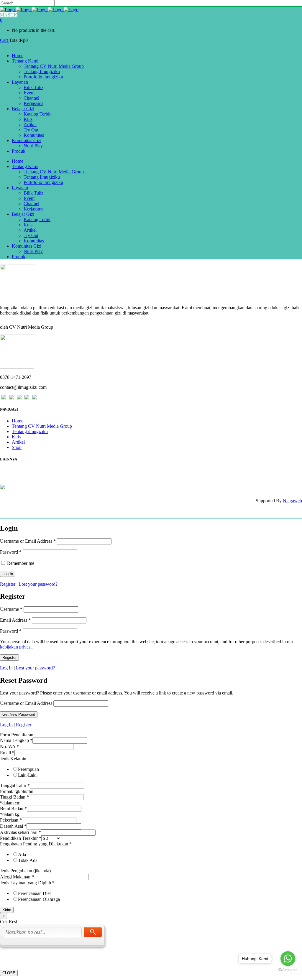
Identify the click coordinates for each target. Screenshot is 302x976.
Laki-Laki (27, 775)
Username (11, 609)
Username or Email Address (28, 541)
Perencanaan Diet (34, 893)
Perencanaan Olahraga (39, 899)
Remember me (20, 563)
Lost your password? (38, 584)
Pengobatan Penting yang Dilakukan (36, 843)
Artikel (18, 442)
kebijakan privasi (16, 646)
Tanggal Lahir (15, 785)
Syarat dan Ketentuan (22, 481)
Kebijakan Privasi (18, 475)
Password (11, 551)
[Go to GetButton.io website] (287, 970)
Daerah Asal (13, 826)
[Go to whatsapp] (287, 958)
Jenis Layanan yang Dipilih (27, 882)
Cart (4, 40)
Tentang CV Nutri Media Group (42, 426)
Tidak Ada (27, 860)
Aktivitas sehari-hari (20, 832)
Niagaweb (292, 500)
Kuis (16, 436)
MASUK (8, 14)
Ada (22, 854)
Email (7, 752)
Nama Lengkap (16, 740)
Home (17, 420)
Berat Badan (13, 808)
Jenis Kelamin (13, 758)
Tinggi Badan (14, 796)
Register (7, 584)
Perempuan (28, 769)
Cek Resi (9, 470)
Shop (17, 447)
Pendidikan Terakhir (20, 838)
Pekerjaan (11, 819)
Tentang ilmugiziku (30, 431)
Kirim (6, 910)
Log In (6, 667)
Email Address (15, 620)
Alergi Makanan (17, 876)
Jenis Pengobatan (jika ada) (25, 870)
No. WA (9, 746)
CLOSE (8, 973)
